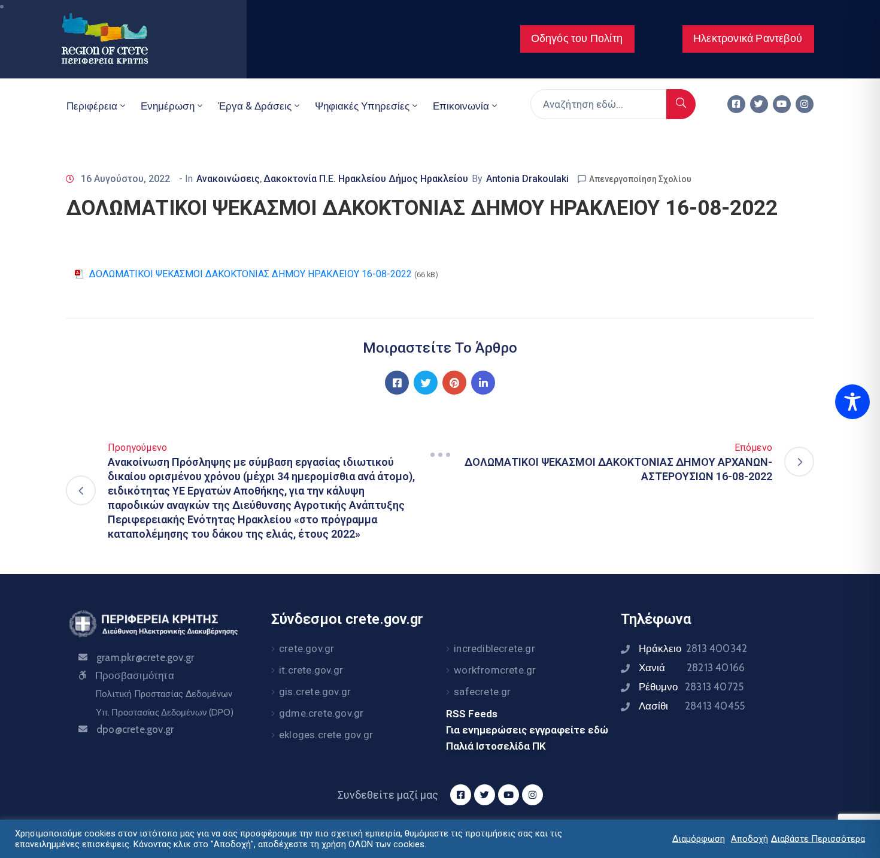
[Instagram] (805, 104)
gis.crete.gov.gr (315, 692)
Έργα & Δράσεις (255, 106)
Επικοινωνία (461, 106)
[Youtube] (782, 104)
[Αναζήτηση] (681, 104)
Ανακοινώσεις (228, 178)
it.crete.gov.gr (311, 670)
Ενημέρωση (168, 106)
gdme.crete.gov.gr (321, 713)
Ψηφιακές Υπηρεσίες (362, 106)
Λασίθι (692, 706)
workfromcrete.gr (495, 670)
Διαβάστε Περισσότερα (818, 838)
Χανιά (692, 668)
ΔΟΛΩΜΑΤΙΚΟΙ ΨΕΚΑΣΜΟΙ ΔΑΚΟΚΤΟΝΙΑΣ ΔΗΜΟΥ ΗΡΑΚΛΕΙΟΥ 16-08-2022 (250, 274)
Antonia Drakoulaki (527, 178)
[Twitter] (759, 104)
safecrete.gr (482, 692)
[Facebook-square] (736, 104)
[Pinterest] (454, 383)
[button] (577, 39)
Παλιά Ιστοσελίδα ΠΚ (496, 746)
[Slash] (440, 454)
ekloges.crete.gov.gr (326, 735)
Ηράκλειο (693, 648)
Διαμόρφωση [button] (698, 838)
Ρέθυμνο (691, 687)
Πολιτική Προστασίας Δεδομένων (163, 694)
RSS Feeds (471, 714)
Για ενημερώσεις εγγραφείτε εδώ (527, 730)
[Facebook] (397, 383)
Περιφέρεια (91, 106)
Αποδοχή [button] (749, 838)
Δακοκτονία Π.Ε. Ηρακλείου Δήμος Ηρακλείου (365, 178)
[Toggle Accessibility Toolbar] (852, 401)
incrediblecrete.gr (494, 648)
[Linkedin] (483, 383)
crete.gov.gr (306, 648)
